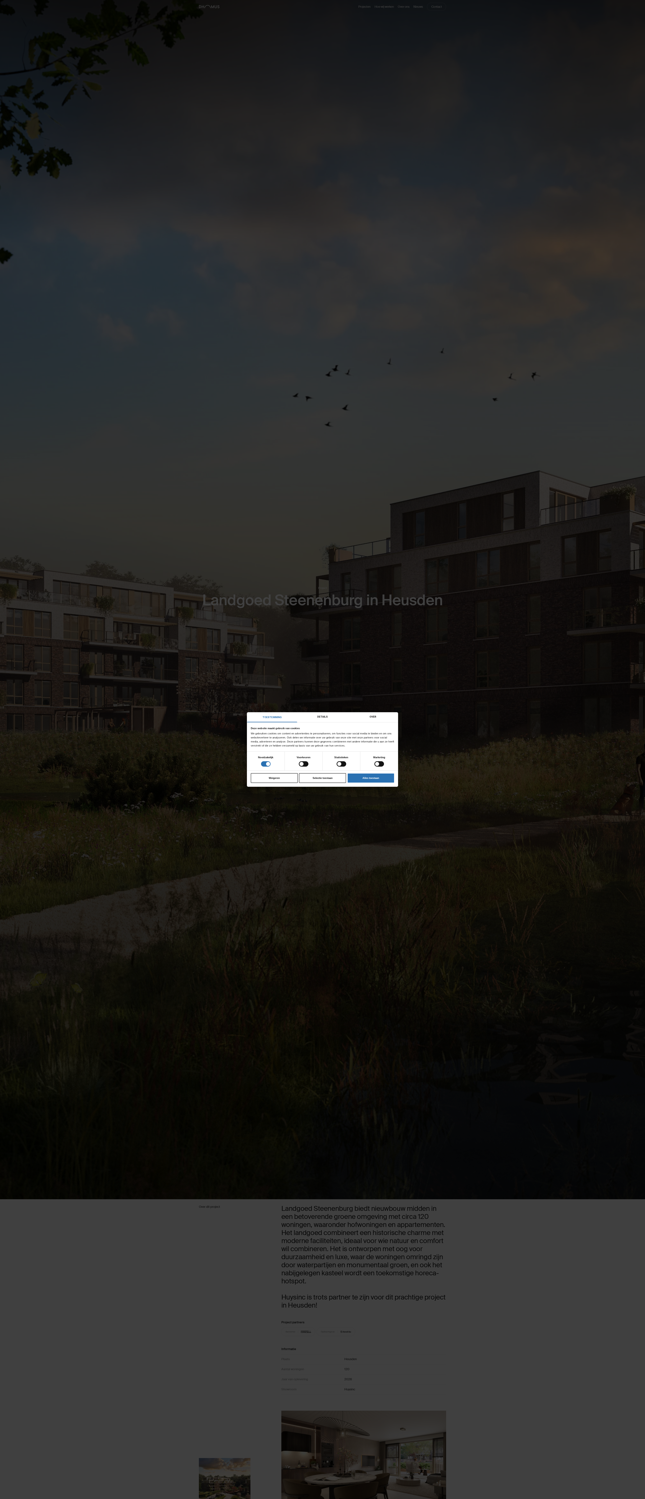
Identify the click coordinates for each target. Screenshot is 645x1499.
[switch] (303, 764)
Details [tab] (322, 716)
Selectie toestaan (323, 778)
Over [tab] (373, 716)
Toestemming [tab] (272, 717)
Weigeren (274, 778)
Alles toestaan (370, 778)
